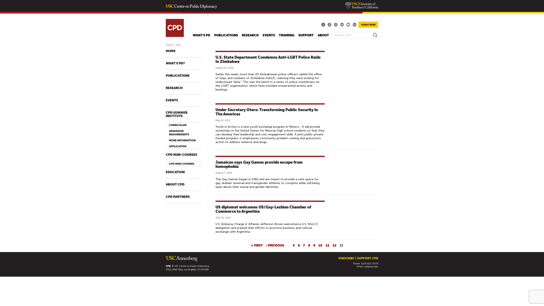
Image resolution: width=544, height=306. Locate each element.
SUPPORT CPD (367, 258)
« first (257, 245)
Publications (226, 35)
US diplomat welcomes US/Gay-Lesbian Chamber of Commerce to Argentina (263, 209)
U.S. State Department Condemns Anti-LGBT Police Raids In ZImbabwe (268, 59)
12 (334, 245)
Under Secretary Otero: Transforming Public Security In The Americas (266, 112)
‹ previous (275, 245)
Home (169, 44)
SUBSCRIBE (368, 24)
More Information (182, 140)
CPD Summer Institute (176, 114)
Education (175, 172)
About (323, 35)
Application (177, 146)
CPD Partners (178, 197)
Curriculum (178, 125)
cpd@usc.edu (371, 266)
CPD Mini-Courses (181, 155)
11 (327, 245)
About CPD (175, 184)
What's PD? (175, 63)
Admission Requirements (179, 133)
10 (320, 245)
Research (250, 35)
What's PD (201, 35)
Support (306, 35)
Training (287, 35)
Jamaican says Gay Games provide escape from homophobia (259, 164)
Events (269, 35)
